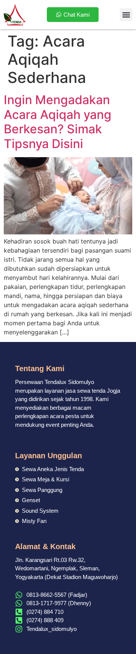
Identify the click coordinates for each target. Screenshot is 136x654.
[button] (126, 14)
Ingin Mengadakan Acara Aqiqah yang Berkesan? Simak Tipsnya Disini (57, 121)
